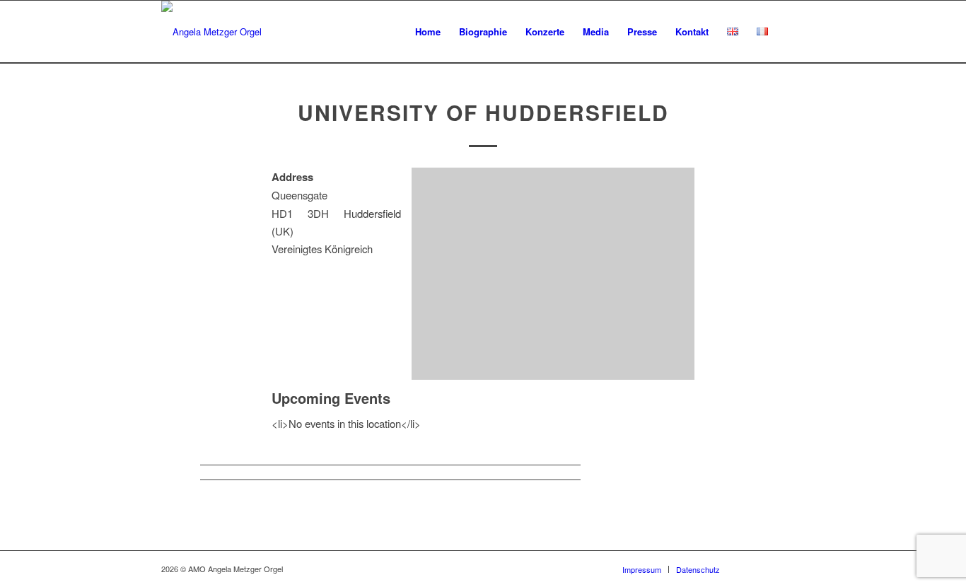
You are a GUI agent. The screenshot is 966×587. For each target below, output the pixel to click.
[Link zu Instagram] (794, 568)
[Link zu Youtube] (773, 568)
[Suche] (791, 32)
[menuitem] (428, 32)
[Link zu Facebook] (751, 568)
